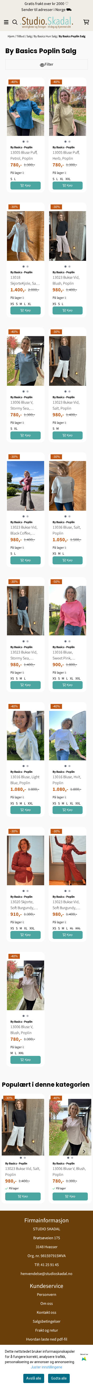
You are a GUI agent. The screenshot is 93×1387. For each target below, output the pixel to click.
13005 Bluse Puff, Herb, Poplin (66, 155)
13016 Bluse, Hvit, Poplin (67, 780)
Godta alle (59, 1378)
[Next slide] (84, 1152)
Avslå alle (33, 1378)
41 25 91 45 (50, 1265)
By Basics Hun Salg (45, 36)
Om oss (46, 1303)
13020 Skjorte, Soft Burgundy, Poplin (22, 905)
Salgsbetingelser (47, 1321)
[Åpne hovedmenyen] (6, 22)
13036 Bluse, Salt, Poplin (67, 530)
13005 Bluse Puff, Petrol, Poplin (23, 155)
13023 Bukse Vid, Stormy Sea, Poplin (23, 655)
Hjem (11, 36)
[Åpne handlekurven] (86, 22)
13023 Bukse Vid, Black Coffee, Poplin (23, 530)
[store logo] (46, 22)
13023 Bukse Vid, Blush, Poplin (66, 280)
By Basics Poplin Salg (72, 36)
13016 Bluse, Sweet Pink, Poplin (63, 655)
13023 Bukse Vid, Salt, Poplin (66, 405)
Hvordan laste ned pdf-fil (46, 1339)
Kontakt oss (46, 1312)
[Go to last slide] (9, 1152)
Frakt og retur (46, 1330)
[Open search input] (15, 22)
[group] (23, 1151)
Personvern (46, 1294)
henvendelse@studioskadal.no (46, 1273)
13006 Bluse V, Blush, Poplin (21, 1030)
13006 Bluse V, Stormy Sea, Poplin (21, 405)
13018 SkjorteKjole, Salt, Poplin (24, 280)
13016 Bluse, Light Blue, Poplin (24, 780)
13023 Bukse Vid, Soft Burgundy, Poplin (66, 905)
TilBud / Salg (24, 36)
